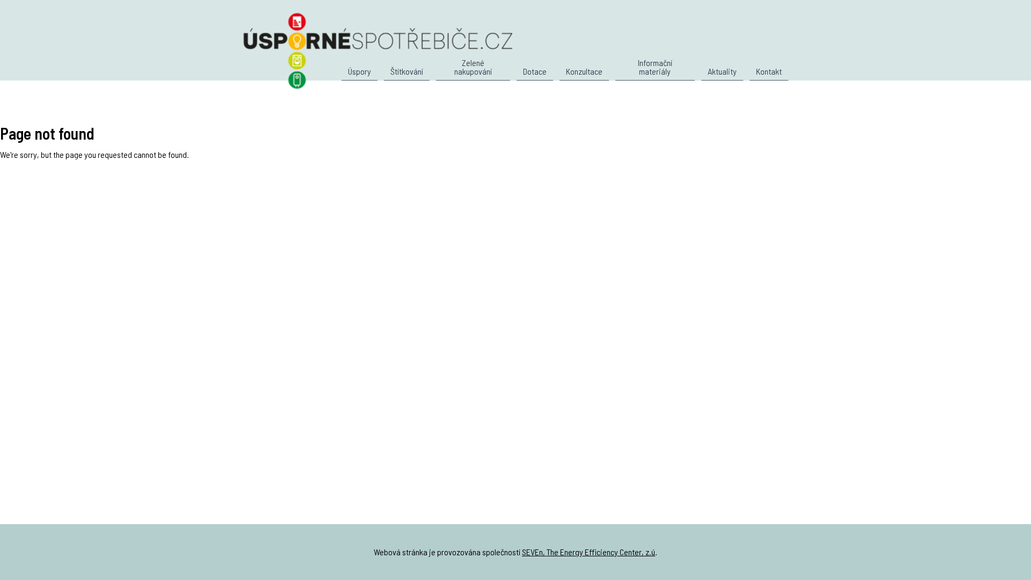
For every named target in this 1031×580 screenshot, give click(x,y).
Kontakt (769, 71)
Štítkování (406, 71)
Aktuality (722, 71)
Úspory (359, 71)
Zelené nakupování (473, 67)
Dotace (535, 71)
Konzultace (584, 71)
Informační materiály (655, 67)
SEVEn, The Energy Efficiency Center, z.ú (588, 552)
